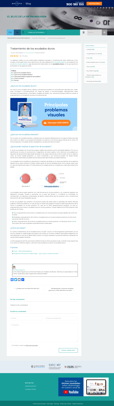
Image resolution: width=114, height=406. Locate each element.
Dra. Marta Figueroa (18, 52)
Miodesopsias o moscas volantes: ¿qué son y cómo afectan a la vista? (61, 289)
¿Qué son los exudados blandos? (23, 74)
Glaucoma (89, 66)
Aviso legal (50, 403)
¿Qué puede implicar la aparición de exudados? (27, 76)
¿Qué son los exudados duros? (22, 72)
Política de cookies (65, 403)
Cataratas (89, 49)
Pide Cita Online (94, 3)
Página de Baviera (77, 403)
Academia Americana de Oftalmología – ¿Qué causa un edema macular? (36, 253)
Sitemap (56, 403)
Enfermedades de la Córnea (94, 62)
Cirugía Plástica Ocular (92, 53)
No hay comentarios (29, 52)
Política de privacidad (39, 403)
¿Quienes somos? (30, 386)
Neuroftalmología (91, 71)
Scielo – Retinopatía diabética (23, 251)
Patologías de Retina (92, 81)
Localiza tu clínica (30, 389)
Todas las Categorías (36, 32)
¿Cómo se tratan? (19, 78)
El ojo (88, 58)
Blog (28, 3)
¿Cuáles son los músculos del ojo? (27, 288)
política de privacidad (31, 345)
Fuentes (16, 80)
